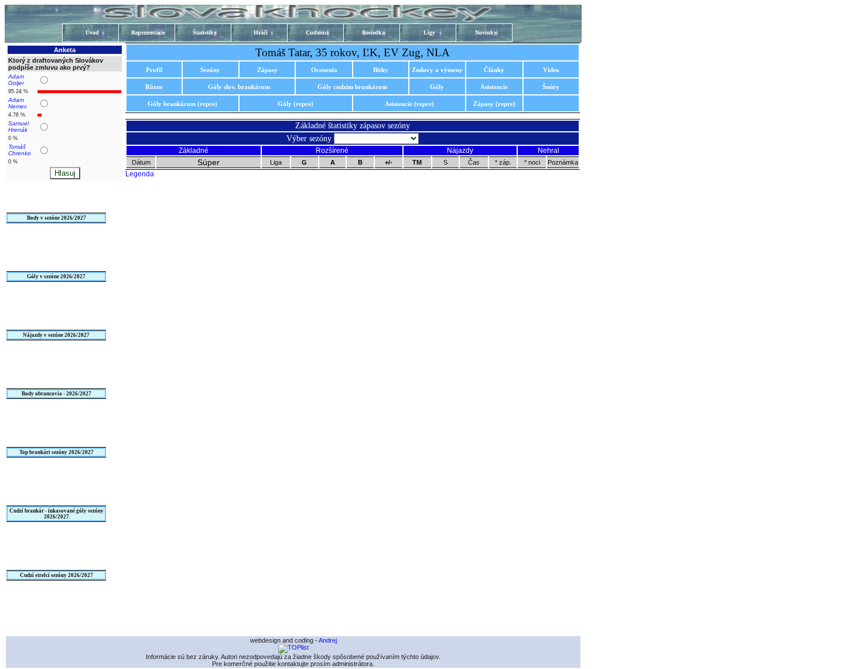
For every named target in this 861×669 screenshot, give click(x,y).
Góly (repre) (295, 103)
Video (551, 69)
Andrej (328, 640)
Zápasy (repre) (494, 103)
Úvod (92, 32)
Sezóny (210, 69)
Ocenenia (324, 69)
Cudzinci (317, 32)
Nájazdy (460, 150)
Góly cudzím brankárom (352, 86)
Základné (194, 150)
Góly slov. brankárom (239, 86)
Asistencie (494, 86)
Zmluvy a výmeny (437, 69)
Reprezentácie (148, 32)
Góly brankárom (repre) (182, 103)
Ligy (429, 32)
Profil (154, 69)
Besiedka (373, 32)
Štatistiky (205, 32)
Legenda (139, 174)
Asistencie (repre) (409, 103)
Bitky (380, 69)
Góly (437, 86)
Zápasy (267, 69)
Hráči (261, 32)
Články (494, 69)
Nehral (548, 150)
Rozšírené (332, 150)
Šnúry (550, 86)
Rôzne (154, 86)
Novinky (486, 32)
